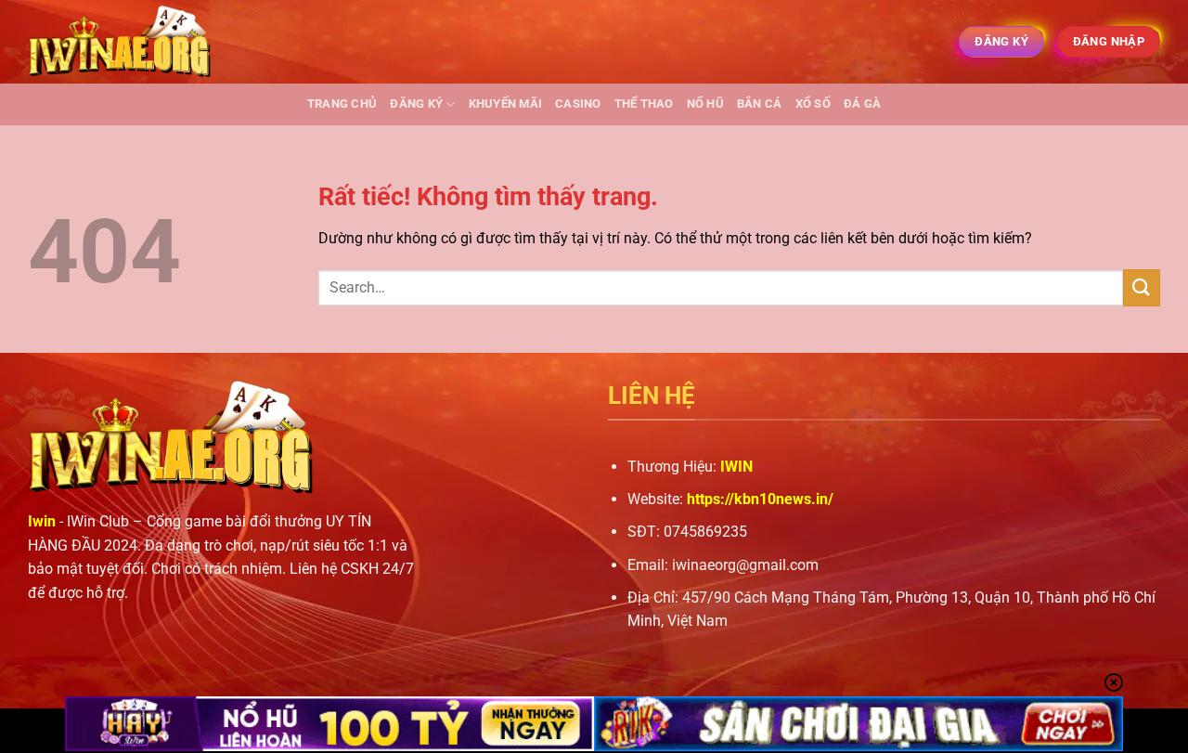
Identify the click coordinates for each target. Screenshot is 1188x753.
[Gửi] (1141, 287)
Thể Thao (644, 103)
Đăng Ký (416, 103)
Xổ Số (813, 103)
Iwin (42, 521)
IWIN (736, 466)
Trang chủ (342, 103)
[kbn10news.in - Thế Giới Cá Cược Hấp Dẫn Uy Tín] (120, 42)
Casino (578, 103)
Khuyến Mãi (506, 103)
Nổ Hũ (705, 103)
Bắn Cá (759, 103)
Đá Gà (862, 103)
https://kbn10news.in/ (760, 499)
